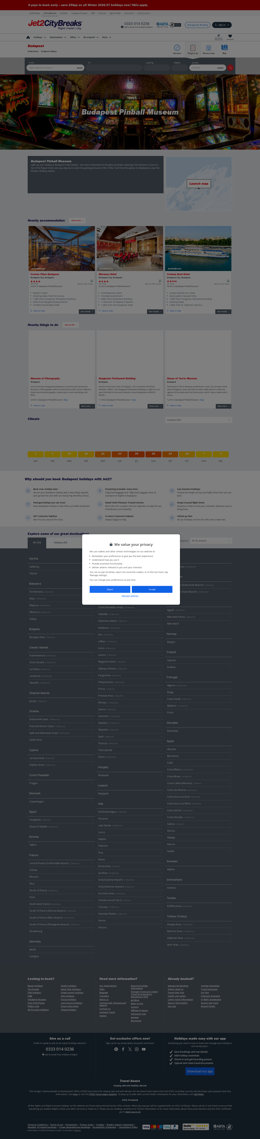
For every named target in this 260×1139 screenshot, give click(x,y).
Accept (152, 589)
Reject (110, 589)
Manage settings (130, 595)
